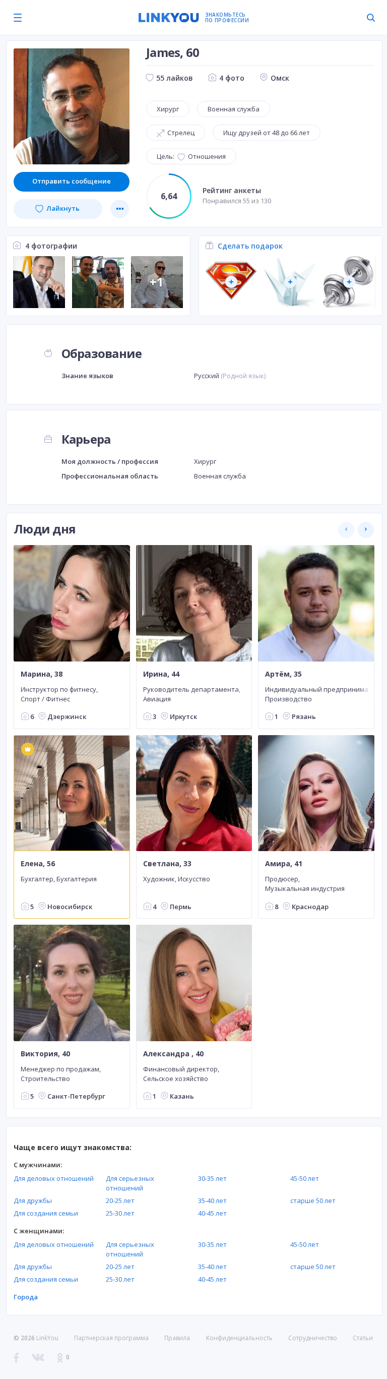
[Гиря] (348, 282)
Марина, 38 (41, 674)
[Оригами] (290, 282)
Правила (177, 1338)
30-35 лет (212, 1178)
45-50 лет (304, 1178)
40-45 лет (212, 1213)
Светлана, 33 (167, 863)
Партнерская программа (111, 1338)
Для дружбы (33, 1200)
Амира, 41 (283, 863)
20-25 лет (120, 1200)
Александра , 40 (173, 1053)
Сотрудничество (312, 1338)
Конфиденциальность (239, 1338)
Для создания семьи (46, 1213)
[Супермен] (231, 282)
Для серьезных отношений (130, 1183)
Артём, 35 (283, 674)
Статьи (363, 1338)
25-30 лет (120, 1213)
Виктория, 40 (45, 1053)
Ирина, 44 (161, 674)
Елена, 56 (38, 863)
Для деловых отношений (54, 1178)
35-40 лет (212, 1200)
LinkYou (47, 1338)
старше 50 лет (313, 1200)
